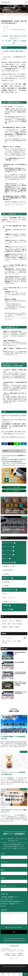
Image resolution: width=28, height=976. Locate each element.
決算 (15, 623)
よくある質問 (7, 955)
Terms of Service (18, 940)
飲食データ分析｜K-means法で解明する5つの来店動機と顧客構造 (20, 683)
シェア (8, 975)
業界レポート (8, 578)
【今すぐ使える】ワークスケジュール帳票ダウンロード (14, 811)
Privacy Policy (9, 940)
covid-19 (5, 620)
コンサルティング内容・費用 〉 (14, 487)
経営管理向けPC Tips (10, 589)
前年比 (5, 623)
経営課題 (5, 626)
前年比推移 (7, 582)
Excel (6, 593)
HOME (3, 14)
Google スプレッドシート (11, 601)
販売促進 (12, 626)
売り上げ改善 (4, 642)
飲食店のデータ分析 (10, 566)
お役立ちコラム (10, 14)
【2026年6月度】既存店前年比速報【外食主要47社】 (20, 673)
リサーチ (7, 558)
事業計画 (19, 620)
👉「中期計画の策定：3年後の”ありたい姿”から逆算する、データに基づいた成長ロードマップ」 (15, 205)
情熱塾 (17, 626)
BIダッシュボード (9, 597)
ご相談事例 (20, 953)
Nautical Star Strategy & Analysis (18, 966)
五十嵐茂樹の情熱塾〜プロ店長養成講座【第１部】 (13, 737)
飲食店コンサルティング (10, 953)
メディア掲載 (8, 609)
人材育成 (7, 574)
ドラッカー (12, 620)
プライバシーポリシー (12, 927)
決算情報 (7, 586)
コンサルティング (9, 542)
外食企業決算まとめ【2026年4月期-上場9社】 (20, 692)
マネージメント (18, 14)
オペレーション (9, 554)
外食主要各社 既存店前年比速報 (20, 653)
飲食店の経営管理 (9, 562)
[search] (24, 638)
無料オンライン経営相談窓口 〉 (14, 490)
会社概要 (13, 955)
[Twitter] (11, 443)
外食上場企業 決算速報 (19, 662)
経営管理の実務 (14, 29)
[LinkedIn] (24, 443)
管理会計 (20, 623)
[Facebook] (4, 443)
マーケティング (9, 550)
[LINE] (17, 443)
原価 (10, 623)
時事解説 (7, 605)
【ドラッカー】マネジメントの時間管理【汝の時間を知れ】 (13, 773)
